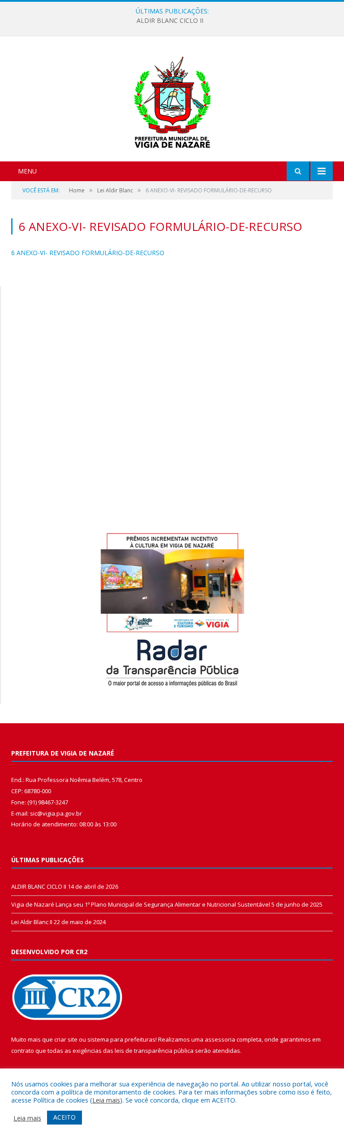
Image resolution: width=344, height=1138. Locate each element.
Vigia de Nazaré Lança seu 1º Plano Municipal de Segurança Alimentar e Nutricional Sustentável (140, 904)
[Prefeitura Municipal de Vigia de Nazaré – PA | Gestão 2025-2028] (172, 99)
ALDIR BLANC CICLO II (170, 21)
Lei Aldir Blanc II (31, 922)
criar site (65, 1039)
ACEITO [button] (64, 1117)
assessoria (220, 1039)
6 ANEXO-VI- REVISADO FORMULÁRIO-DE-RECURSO (87, 252)
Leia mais (106, 1099)
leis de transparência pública (154, 1051)
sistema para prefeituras (121, 1039)
